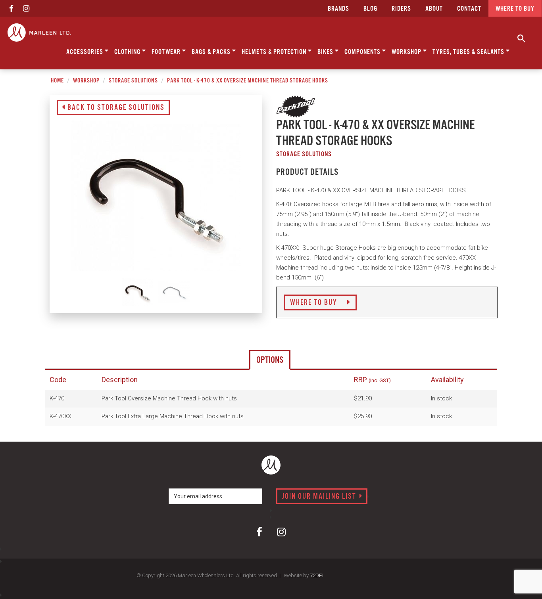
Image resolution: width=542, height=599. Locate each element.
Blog (370, 9)
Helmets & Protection (275, 52)
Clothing (128, 52)
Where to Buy (314, 303)
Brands (338, 9)
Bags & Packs (212, 52)
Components (363, 52)
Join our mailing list (320, 496)
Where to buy (515, 9)
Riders (401, 9)
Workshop (407, 52)
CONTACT (469, 9)
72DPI (316, 575)
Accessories (85, 52)
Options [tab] (269, 360)
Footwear (167, 52)
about (434, 9)
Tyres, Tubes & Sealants (469, 52)
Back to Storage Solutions (115, 108)
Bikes (326, 52)
